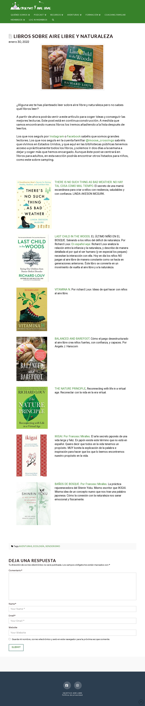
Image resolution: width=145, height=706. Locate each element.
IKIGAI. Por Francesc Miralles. (72, 436)
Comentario (15, 570)
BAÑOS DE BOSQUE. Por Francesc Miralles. (81, 484)
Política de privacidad (72, 695)
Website (13, 627)
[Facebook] (67, 685)
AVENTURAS (25, 546)
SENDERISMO (52, 546)
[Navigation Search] (51, 20)
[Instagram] (78, 685)
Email (12, 615)
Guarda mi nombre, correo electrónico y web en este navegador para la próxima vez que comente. (61, 639)
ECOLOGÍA (38, 546)
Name (12, 604)
